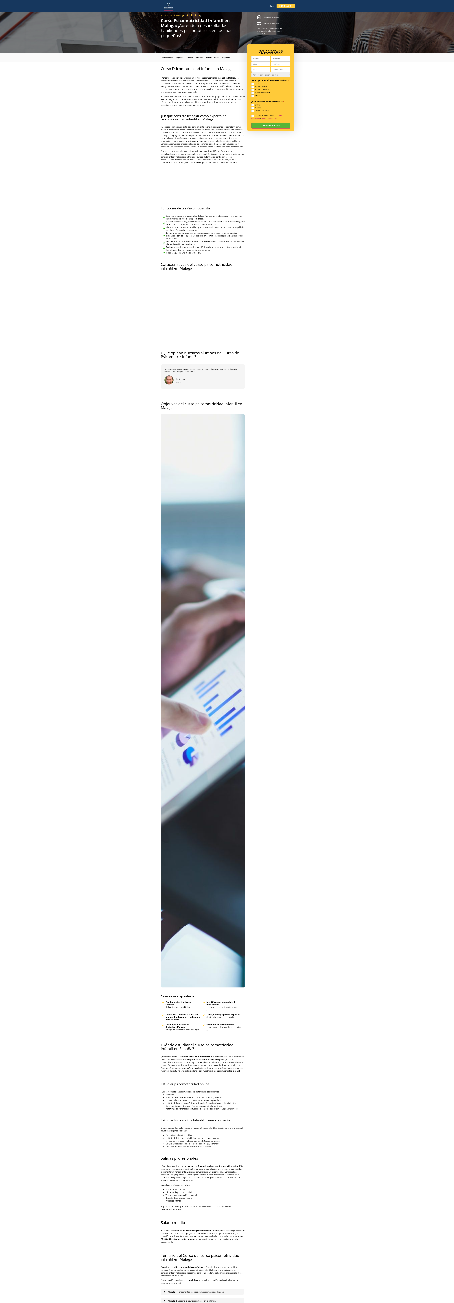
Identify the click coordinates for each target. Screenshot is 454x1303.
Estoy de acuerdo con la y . (266, 116)
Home (272, 6)
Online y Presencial (262, 111)
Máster (257, 95)
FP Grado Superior (262, 89)
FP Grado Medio (261, 86)
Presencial (259, 108)
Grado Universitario (262, 92)
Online (257, 105)
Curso (257, 83)
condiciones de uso (269, 118)
